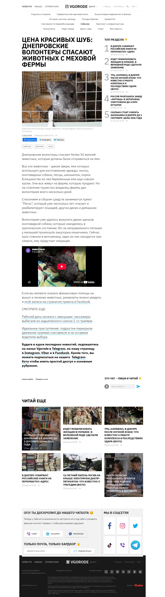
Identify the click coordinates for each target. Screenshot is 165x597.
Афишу (108, 6)
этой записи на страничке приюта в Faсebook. (57, 302)
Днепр (93, 562)
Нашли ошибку (27, 379)
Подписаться (84, 551)
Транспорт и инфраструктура (110, 24)
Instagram (32, 353)
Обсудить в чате (42, 379)
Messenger (78, 534)
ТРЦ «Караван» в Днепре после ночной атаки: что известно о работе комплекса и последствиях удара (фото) (126, 82)
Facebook (62, 353)
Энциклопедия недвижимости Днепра (112, 14)
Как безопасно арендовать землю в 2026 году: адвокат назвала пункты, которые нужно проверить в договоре (121, 483)
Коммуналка (49, 28)
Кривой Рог (110, 19)
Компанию (119, 6)
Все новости (116, 28)
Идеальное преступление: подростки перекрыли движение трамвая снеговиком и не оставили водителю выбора (57, 332)
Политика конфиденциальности (33, 573)
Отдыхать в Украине (40, 14)
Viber (45, 353)
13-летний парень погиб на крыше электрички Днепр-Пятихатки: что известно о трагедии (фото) (81, 480)
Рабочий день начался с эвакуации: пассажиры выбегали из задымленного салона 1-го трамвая (57, 318)
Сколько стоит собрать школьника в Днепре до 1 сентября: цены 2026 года (126, 115)
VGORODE (80, 561)
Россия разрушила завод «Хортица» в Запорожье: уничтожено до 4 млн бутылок (126, 100)
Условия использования (30, 570)
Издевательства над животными (72, 14)
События (85, 24)
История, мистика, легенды (62, 19)
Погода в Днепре (90, 19)
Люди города (67, 28)
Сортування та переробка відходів (57, 24)
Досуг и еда (85, 28)
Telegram (58, 348)
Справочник (52, 6)
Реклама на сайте (95, 570)
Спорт (101, 28)
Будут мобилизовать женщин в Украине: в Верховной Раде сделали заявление (126, 63)
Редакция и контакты (64, 570)
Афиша (38, 6)
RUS (133, 6)
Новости (27, 6)
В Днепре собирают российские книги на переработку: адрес (124, 49)
